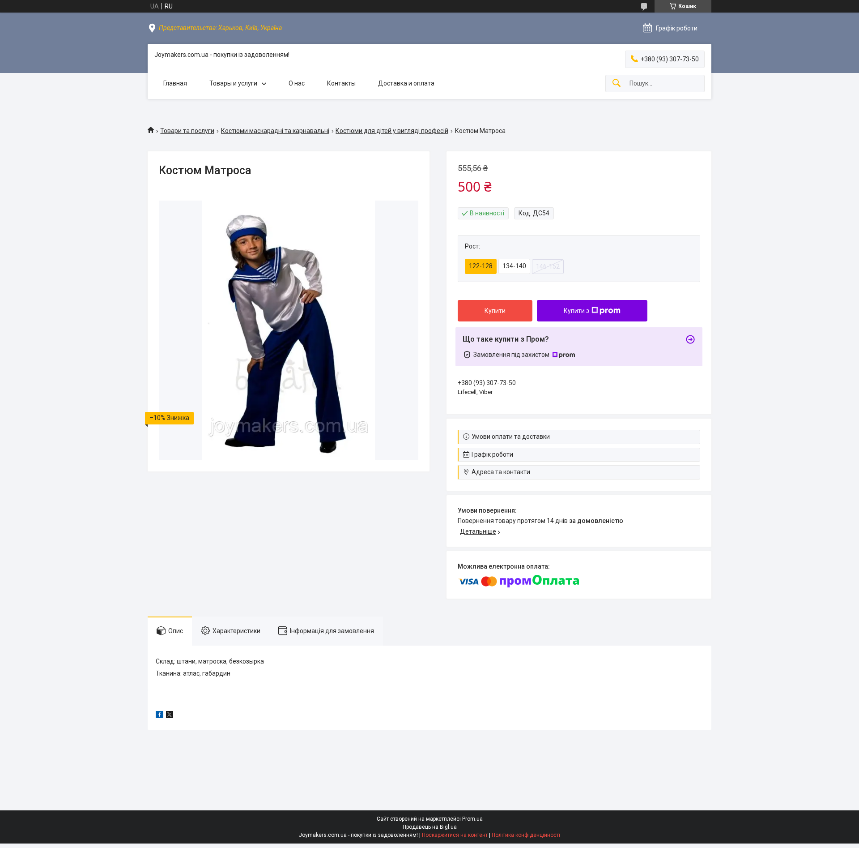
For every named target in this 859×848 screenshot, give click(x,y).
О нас (297, 83)
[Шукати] (616, 83)
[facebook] (159, 716)
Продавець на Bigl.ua (430, 827)
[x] (169, 716)
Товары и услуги (233, 83)
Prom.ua (472, 819)
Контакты (341, 83)
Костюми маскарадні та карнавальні (275, 130)
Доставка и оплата (406, 83)
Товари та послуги (187, 130)
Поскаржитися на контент (455, 835)
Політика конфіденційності (526, 835)
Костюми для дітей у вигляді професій (392, 130)
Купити (495, 310)
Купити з (576, 310)
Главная (175, 83)
